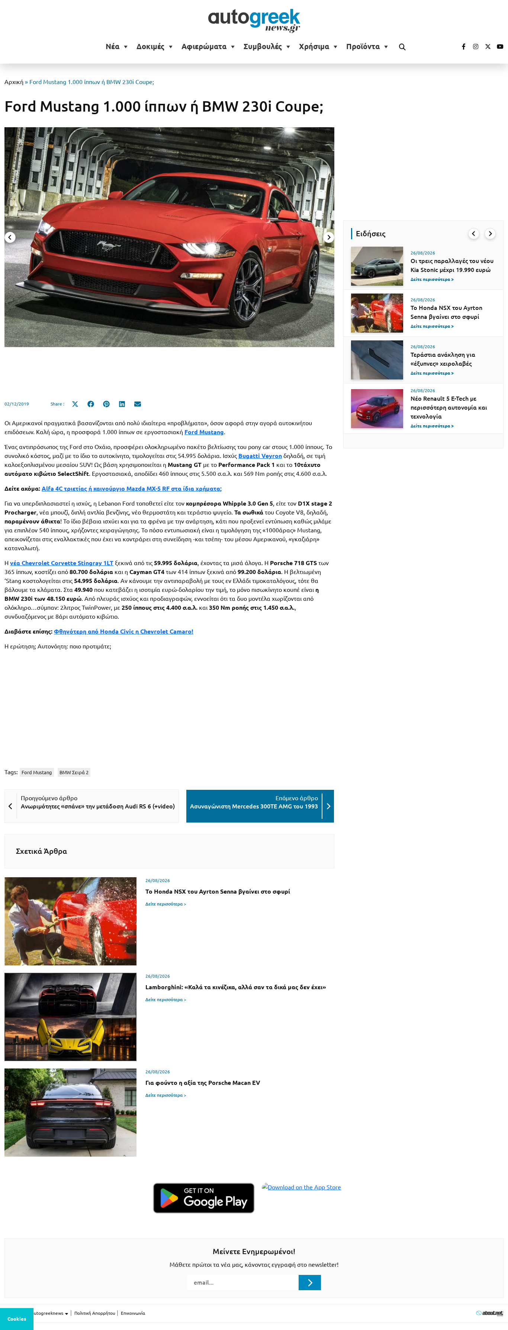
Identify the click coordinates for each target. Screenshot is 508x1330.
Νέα (112, 46)
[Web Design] (490, 1313)
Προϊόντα (363, 46)
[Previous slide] (10, 237)
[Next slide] (328, 237)
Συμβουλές (263, 46)
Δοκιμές (150, 46)
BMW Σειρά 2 (74, 772)
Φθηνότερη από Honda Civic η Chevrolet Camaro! (123, 631)
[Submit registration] (310, 1282)
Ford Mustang (37, 772)
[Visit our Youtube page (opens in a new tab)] (498, 46)
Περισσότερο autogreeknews (34, 1313)
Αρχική (13, 81)
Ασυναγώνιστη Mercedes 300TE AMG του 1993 (254, 806)
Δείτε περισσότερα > (165, 903)
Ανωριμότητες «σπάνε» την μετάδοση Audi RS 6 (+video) (98, 806)
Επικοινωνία (133, 1313)
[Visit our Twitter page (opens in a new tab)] (485, 46)
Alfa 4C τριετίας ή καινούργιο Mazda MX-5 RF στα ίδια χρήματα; (132, 488)
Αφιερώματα (203, 46)
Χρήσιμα (314, 46)
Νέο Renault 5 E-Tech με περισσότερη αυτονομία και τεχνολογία (449, 407)
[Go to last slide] (473, 233)
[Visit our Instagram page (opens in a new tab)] (472, 46)
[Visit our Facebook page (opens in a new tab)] (460, 46)
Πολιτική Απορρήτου (94, 1313)
